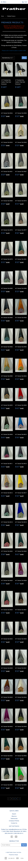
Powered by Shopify (13, 854)
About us (14, 816)
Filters (24, 57)
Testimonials (14, 818)
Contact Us (14, 823)
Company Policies (14, 821)
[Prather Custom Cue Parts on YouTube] (16, 837)
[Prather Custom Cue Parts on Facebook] (12, 837)
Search (14, 814)
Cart (25, 2)
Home (2, 16)
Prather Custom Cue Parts (15, 852)
